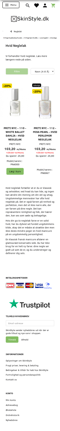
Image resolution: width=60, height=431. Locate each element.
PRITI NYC (15, 144)
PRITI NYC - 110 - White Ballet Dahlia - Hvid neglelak (15, 133)
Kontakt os (11, 379)
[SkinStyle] (30, 18)
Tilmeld (12, 339)
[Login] (45, 5)
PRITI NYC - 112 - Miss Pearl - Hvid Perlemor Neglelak (45, 133)
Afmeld (24, 339)
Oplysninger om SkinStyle (19, 360)
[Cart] (53, 5)
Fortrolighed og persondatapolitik (23, 374)
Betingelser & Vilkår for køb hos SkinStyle (27, 370)
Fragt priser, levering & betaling (22, 365)
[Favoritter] (36, 5)
